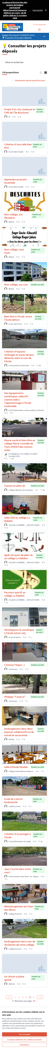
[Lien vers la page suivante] (40, 997)
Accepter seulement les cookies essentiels (24, 1039)
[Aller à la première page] (18, 27)
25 (34, 1001)
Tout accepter (24, 1034)
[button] (41, 72)
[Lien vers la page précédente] (9, 997)
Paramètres (24, 1045)
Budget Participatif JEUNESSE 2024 (18, 35)
